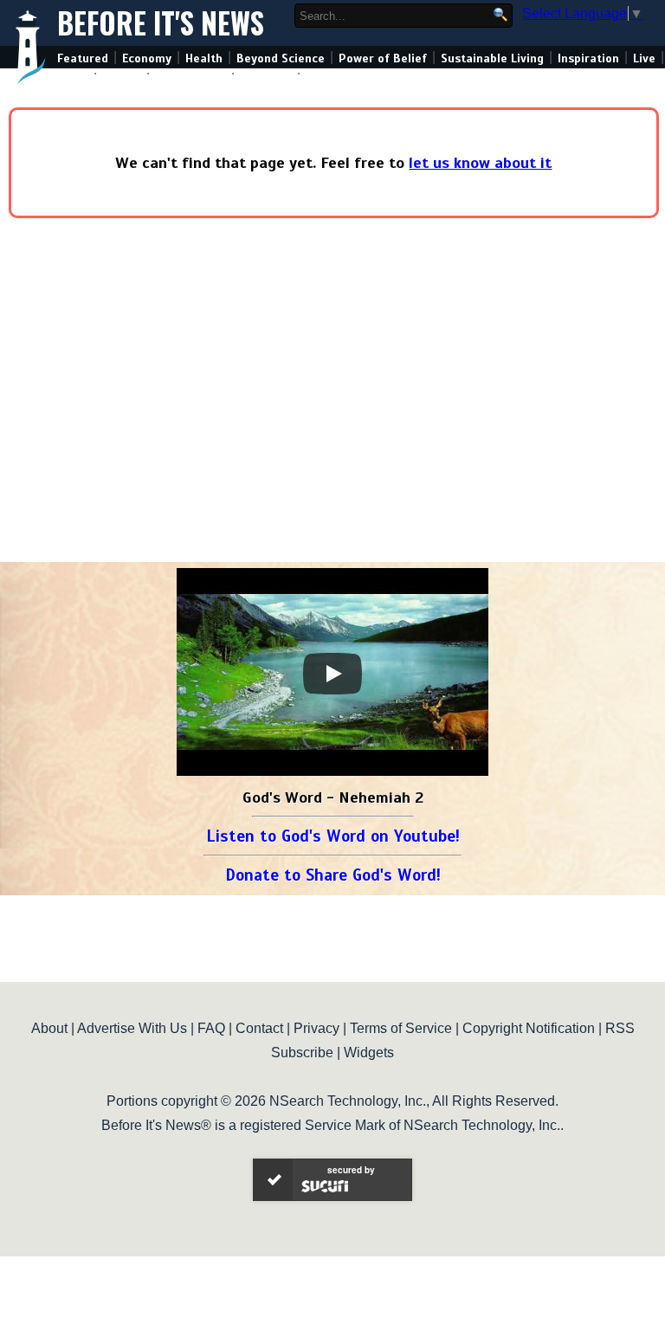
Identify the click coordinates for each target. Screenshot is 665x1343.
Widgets (369, 1052)
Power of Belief (383, 58)
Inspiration (588, 58)
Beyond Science (280, 58)
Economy (146, 58)
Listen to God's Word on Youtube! (333, 836)
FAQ (211, 1028)
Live (644, 58)
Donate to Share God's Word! (333, 875)
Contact (259, 1028)
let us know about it (480, 162)
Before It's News (160, 23)
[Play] (332, 673)
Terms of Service (401, 1028)
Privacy (316, 1028)
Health (204, 58)
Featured (82, 58)
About (49, 1028)
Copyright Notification (528, 1028)
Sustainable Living (492, 58)
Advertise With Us (132, 1028)
